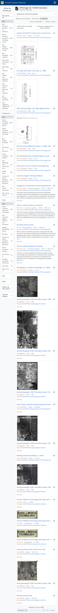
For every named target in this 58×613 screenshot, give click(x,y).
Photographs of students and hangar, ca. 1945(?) (33, 267)
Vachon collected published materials (30, 246)
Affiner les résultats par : (7, 9)
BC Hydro (7, 234)
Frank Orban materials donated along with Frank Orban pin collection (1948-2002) (34, 404)
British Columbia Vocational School (7, 122)
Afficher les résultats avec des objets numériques (45, 27)
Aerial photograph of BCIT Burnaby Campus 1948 (34, 299)
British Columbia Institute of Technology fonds (7, 38)
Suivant (52, 610)
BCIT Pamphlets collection (7, 55)
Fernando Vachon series (25, 225)
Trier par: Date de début (36, 21)
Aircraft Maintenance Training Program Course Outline (34, 156)
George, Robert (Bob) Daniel (7, 229)
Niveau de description (6, 288)
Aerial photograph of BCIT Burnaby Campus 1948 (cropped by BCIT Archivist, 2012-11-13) (34, 351)
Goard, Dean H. (7, 255)
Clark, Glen (7, 266)
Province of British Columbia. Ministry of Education (7, 179)
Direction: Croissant (50, 21)
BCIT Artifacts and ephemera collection (7, 77)
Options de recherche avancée (27, 14)
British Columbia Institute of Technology (7, 132)
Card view (36, 18)
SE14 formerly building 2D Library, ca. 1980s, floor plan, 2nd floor (34, 146)
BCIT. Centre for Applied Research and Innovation (7, 219)
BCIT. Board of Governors (7, 149)
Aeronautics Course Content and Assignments (33, 166)
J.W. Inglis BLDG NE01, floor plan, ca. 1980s (31, 71)
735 (47, 610)
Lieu (3, 276)
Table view (44, 18)
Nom (4, 200)
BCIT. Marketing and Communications (7, 164)
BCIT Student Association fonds (7, 47)
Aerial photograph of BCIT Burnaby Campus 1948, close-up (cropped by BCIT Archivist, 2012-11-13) (34, 392)
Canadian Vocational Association (7, 261)
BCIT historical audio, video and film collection (7, 88)
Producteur (6, 113)
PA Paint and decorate (24, 596)
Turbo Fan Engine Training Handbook (30, 176)
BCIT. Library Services (7, 194)
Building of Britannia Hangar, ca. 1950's (30, 455)
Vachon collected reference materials (30, 205)
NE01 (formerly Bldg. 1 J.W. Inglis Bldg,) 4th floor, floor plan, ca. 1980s (34, 108)
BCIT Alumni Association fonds (7, 62)
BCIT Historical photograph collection (7, 27)
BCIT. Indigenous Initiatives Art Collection (7, 105)
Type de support (5, 295)
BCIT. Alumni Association (7, 188)
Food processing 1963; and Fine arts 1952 (31, 549)
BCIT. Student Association (7, 141)
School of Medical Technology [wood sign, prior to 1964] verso (34, 539)
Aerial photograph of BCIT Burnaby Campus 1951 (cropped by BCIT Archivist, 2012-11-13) (34, 443)
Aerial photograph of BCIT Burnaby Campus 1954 (34, 583)
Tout (3, 21)
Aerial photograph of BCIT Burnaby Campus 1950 (34, 487)
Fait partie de (5, 17)
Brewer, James (7, 172)
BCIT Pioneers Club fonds (7, 98)
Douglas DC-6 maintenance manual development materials (34, 186)
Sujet (4, 281)
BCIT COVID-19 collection (7, 68)
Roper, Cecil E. (7, 270)
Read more (51, 198)
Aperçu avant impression (23, 18)
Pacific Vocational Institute (7, 156)
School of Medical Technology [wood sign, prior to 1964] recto (34, 521)
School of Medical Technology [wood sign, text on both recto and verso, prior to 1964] (34, 499)
